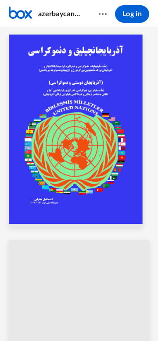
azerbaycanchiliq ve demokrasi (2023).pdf (60, 13)
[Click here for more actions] (102, 14)
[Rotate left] (119, 320)
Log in (132, 13)
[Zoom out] (72, 319)
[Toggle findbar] (22, 320)
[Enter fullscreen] (136, 320)
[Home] (20, 14)
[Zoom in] (102, 319)
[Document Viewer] (79, 184)
